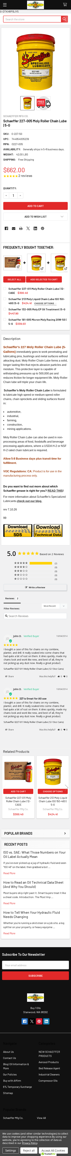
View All (41, 1117)
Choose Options (44, 303)
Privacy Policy (29, 1143)
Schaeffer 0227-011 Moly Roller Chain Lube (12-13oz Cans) (34, 668)
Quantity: (10, 188)
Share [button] (11, 676)
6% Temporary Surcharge (17, 1086)
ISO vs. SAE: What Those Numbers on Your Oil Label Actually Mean (34, 854)
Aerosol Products (49, 1062)
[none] (35, 62)
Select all (14, 279)
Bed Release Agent (49, 1068)
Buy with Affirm (12, 1080)
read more (9, 873)
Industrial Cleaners (49, 1074)
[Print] (21, 228)
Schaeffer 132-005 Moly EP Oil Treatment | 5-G (36, 309)
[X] (28, 228)
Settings (10, 1150)
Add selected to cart (44, 279)
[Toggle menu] (4, 4)
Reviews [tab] (9, 598)
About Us (8, 1051)
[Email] (14, 228)
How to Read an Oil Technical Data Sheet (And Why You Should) (33, 884)
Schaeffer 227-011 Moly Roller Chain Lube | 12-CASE (18, 801)
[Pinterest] (42, 228)
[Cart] (65, 5)
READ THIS (55, 490)
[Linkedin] (35, 228)
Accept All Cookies (53, 1150)
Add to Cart (18, 791)
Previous (4, 787)
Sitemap (8, 1093)
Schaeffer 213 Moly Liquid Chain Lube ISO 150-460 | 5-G (52, 801)
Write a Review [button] (37, 587)
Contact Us (9, 1057)
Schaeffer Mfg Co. (13, 1117)
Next (66, 787)
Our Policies (10, 1074)
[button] (35, 217)
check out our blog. (29, 501)
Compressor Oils (48, 1080)
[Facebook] (6, 228)
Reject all (29, 1150)
